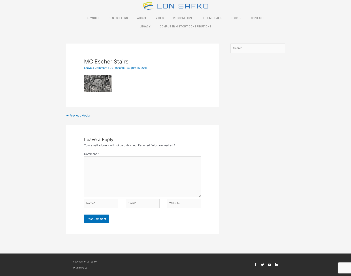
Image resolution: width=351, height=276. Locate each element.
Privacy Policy (80, 267)
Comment (91, 154)
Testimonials (211, 18)
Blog (234, 18)
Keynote (93, 18)
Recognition (182, 18)
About (142, 18)
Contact (257, 18)
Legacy (145, 26)
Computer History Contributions (185, 26)
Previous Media (78, 115)
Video (160, 18)
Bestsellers (118, 18)
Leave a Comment (95, 68)
